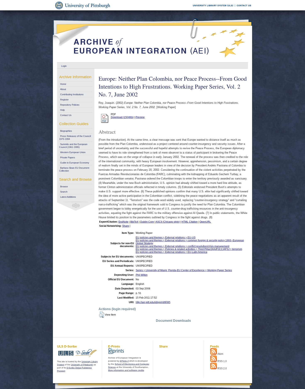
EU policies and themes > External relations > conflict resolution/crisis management (182, 246)
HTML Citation (190, 221)
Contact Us (66, 115)
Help (62, 110)
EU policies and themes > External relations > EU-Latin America (171, 252)
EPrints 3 (124, 361)
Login (64, 66)
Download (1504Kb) (122, 117)
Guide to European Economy (74, 162)
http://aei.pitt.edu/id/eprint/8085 (153, 302)
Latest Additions (68, 197)
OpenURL (205, 221)
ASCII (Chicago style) (168, 221)
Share (125, 225)
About (63, 89)
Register (64, 99)
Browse (64, 186)
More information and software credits (126, 370)
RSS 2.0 (222, 368)
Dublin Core (147, 221)
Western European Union (72, 152)
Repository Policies (69, 105)
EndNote (123, 221)
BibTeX (134, 221)
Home (63, 84)
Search (63, 191)
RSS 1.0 (222, 361)
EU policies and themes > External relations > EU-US (165, 237)
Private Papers (67, 157)
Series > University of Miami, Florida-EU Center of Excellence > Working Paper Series (184, 270)
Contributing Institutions (72, 94)
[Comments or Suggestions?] (243, 10)
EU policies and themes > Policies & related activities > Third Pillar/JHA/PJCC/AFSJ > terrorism (189, 249)
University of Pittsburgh (82, 364)
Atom (220, 353)
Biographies (66, 131)
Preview (140, 117)
